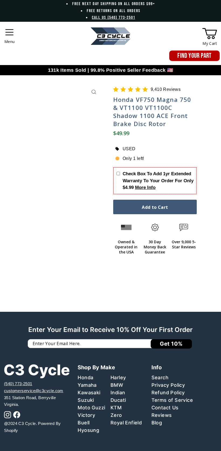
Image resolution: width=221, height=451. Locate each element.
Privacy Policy (168, 385)
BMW (116, 385)
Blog (156, 422)
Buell (83, 422)
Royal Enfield (126, 422)
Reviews (161, 415)
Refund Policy (168, 392)
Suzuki (86, 400)
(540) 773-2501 (18, 383)
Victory (86, 415)
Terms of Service (172, 400)
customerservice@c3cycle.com (33, 390)
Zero (116, 415)
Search (159, 377)
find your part (194, 56)
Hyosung (88, 430)
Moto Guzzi (91, 407)
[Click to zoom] (94, 92)
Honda (85, 377)
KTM (116, 407)
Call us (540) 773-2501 (113, 17)
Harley (118, 377)
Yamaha (87, 385)
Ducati (118, 400)
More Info (145, 187)
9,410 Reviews (166, 89)
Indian (117, 392)
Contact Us (165, 407)
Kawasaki (89, 392)
